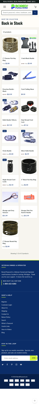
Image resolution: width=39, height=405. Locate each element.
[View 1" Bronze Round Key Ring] (10, 227)
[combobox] (17, 12)
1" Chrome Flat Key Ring (9, 59)
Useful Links (6, 326)
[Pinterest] (12, 364)
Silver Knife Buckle (27, 151)
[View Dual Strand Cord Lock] (28, 106)
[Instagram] (16, 364)
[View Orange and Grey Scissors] (10, 197)
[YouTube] (21, 364)
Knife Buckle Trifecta (9, 120)
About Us (5, 308)
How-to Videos (7, 329)
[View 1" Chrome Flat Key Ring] (10, 44)
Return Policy (6, 317)
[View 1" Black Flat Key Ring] (28, 166)
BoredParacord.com (22, 377)
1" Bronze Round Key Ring (10, 242)
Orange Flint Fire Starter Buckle (27, 211)
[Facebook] (7, 364)
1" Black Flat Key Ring (28, 180)
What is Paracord (7, 323)
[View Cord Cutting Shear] (28, 75)
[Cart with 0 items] (35, 7)
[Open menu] (3, 7)
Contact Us (5, 314)
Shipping (4, 311)
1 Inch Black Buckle (27, 58)
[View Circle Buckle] (10, 137)
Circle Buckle (7, 151)
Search (4, 320)
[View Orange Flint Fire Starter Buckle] (28, 197)
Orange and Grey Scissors (8, 211)
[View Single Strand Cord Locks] (10, 166)
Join (34, 358)
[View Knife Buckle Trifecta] (10, 106)
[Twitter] (2, 364)
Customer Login (7, 305)
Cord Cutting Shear (27, 89)
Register (4, 302)
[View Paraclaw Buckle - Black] (10, 75)
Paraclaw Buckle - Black (9, 90)
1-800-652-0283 (9, 284)
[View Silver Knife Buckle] (28, 137)
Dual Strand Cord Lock (27, 121)
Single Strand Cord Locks (9, 181)
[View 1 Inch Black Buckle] (28, 44)
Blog (3, 332)
